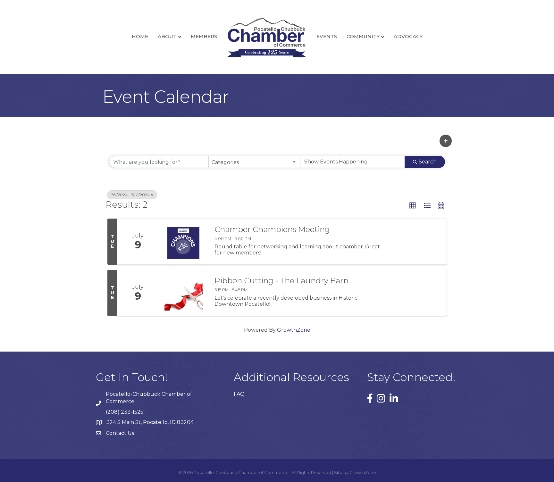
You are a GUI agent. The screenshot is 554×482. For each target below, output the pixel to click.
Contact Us (120, 433)
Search (428, 162)
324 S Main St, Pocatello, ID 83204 (150, 422)
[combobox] (254, 162)
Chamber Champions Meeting (272, 229)
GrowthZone (293, 330)
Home (140, 36)
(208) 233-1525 (124, 412)
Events (326, 36)
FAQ (239, 394)
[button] (446, 141)
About (167, 36)
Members (204, 36)
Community (363, 36)
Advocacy (408, 36)
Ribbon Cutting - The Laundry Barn (281, 281)
